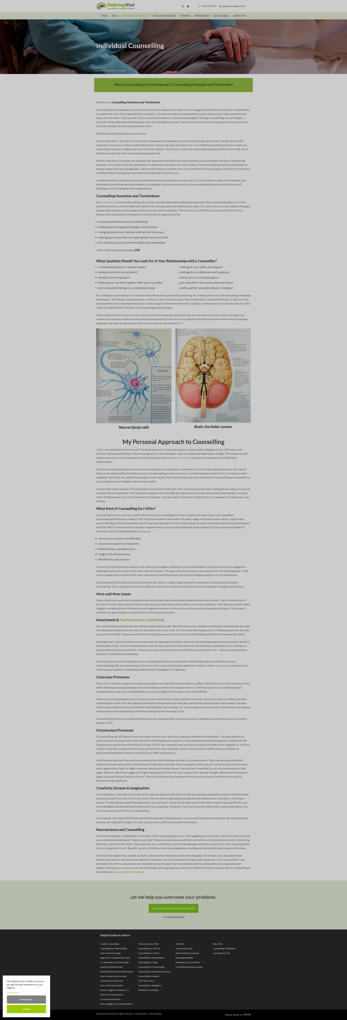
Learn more (13, 992)
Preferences (26, 999)
